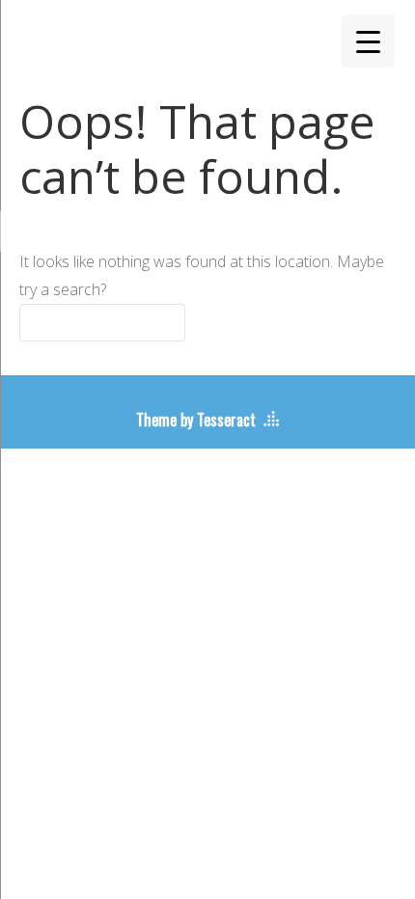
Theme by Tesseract (196, 419)
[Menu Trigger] (368, 41)
